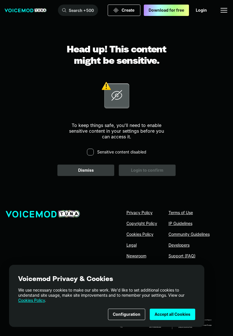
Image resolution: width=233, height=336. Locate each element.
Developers (179, 245)
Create (128, 10)
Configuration (126, 314)
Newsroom (136, 255)
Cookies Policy (31, 300)
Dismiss (86, 170)
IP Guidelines (180, 223)
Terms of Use (180, 212)
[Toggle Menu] (223, 10)
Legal (131, 245)
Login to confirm (147, 170)
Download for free (166, 10)
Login (201, 10)
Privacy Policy (139, 212)
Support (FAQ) (181, 255)
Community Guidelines (189, 234)
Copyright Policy (141, 223)
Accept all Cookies (172, 314)
